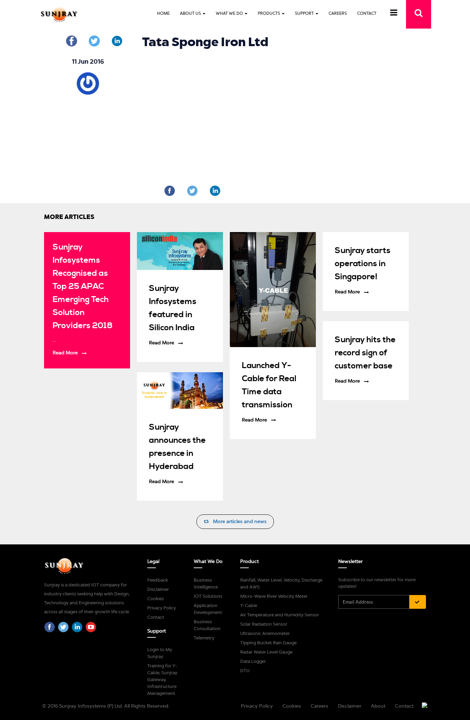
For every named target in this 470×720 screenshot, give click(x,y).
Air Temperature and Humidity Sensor (279, 614)
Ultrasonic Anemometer (265, 633)
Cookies (155, 598)
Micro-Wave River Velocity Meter (274, 596)
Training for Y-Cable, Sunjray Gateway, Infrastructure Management (162, 679)
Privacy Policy (161, 608)
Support (305, 13)
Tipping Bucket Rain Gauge (268, 642)
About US (191, 13)
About (378, 706)
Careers (338, 13)
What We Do (230, 13)
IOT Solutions (208, 596)
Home (163, 13)
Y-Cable (248, 605)
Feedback (157, 580)
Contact (366, 13)
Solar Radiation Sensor (263, 624)
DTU (244, 670)
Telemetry (204, 637)
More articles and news (238, 521)
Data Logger (253, 661)
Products (269, 13)
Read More (65, 353)
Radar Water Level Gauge (266, 652)
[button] (394, 14)
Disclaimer (158, 589)
